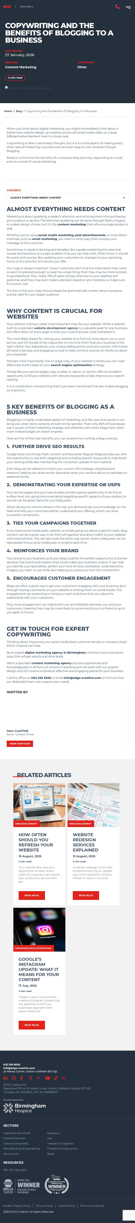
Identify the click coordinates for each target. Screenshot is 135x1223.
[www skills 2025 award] (23, 1186)
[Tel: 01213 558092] (117, 7)
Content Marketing (20, 67)
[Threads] (31, 1077)
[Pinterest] (38, 1077)
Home (8, 111)
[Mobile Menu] (127, 7)
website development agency (56, 328)
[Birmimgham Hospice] (24, 1108)
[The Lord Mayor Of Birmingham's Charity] (56, 1183)
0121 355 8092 (11, 1064)
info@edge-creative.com (19, 1068)
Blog (19, 111)
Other (82, 67)
